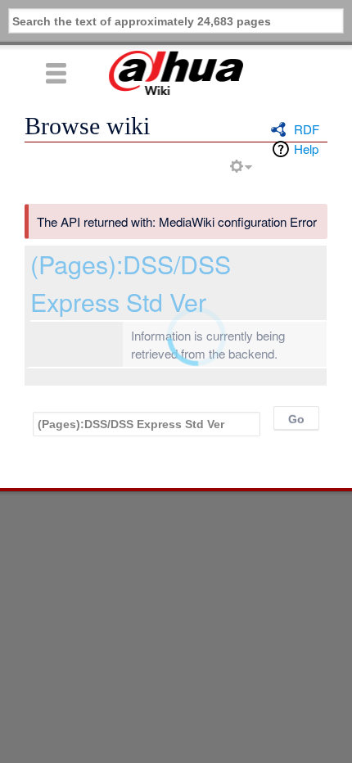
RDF (306, 129)
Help (306, 148)
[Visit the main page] (175, 73)
